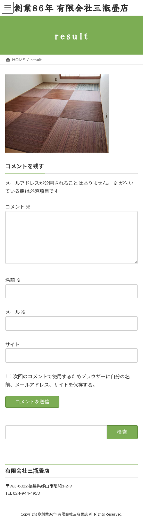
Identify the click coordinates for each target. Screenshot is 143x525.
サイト (12, 344)
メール (15, 312)
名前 (13, 280)
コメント (18, 207)
